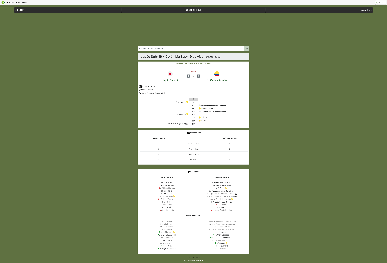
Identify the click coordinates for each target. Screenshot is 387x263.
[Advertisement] (193, 29)
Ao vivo (382, 3)
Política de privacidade (193, 257)
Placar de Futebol (16, 2)
